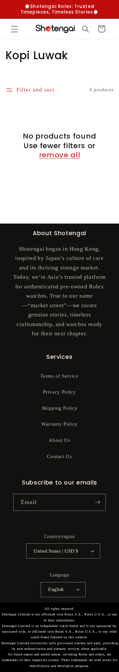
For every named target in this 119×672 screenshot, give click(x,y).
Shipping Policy (60, 408)
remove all (59, 155)
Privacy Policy (59, 392)
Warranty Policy (59, 424)
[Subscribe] (97, 502)
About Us (59, 440)
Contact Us (59, 456)
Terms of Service (59, 376)
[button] (14, 29)
